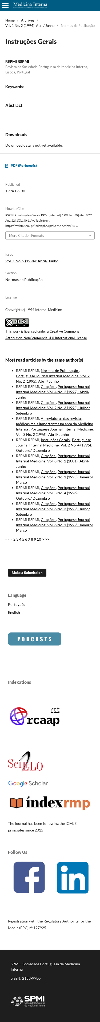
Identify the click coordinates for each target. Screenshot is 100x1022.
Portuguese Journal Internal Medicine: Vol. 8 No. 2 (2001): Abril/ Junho (53, 461)
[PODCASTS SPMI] (34, 644)
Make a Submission (27, 572)
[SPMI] (28, 1007)
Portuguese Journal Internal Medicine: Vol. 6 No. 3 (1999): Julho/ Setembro (53, 508)
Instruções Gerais (55, 439)
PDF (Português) (24, 165)
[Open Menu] (5, 5)
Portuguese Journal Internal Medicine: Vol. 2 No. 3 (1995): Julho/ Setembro (53, 407)
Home (10, 20)
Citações (48, 386)
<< (7, 539)
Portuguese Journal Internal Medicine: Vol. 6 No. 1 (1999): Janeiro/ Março (54, 524)
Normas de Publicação (60, 370)
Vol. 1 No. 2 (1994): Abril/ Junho (29, 25)
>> (47, 539)
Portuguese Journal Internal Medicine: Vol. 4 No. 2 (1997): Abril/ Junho (53, 391)
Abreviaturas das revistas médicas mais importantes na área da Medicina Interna (54, 423)
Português (16, 604)
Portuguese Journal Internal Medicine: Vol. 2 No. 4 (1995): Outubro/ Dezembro (54, 445)
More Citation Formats (26, 235)
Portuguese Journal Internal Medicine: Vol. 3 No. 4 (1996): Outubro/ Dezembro (53, 492)
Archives (27, 20)
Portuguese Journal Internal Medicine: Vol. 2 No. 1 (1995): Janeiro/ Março (54, 477)
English (14, 612)
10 (39, 539)
